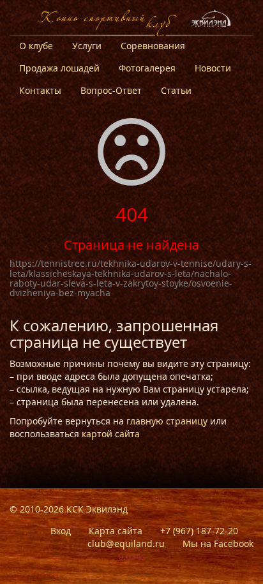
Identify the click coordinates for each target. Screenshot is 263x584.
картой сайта (111, 434)
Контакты (40, 90)
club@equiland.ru (126, 543)
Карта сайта (115, 531)
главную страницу (166, 421)
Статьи (176, 90)
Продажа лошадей (59, 68)
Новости (213, 68)
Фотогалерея (147, 68)
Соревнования (153, 46)
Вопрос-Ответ (111, 90)
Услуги (86, 46)
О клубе (36, 46)
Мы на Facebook (218, 543)
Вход (60, 531)
